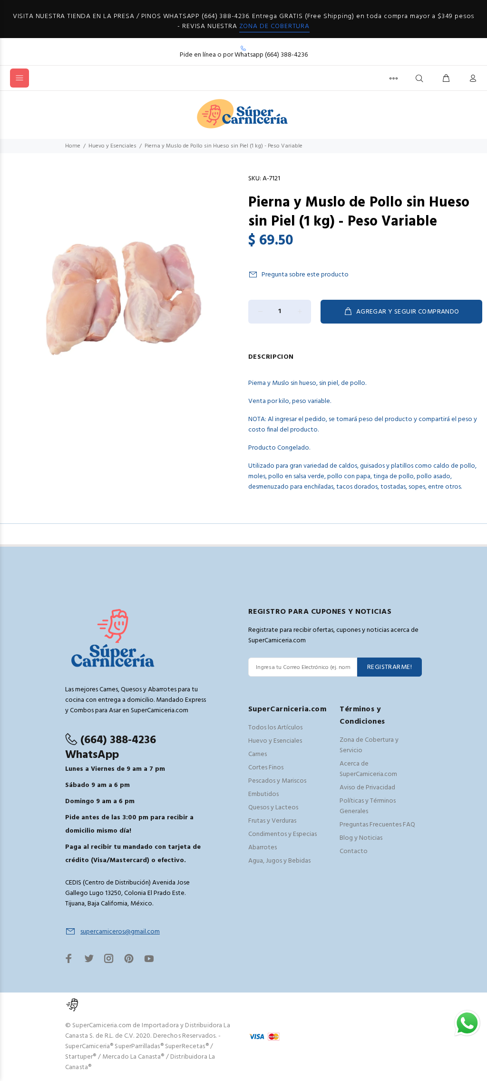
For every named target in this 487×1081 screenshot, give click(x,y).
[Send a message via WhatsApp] (467, 1023)
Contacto (354, 851)
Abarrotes (262, 847)
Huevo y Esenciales (112, 146)
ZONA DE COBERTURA (274, 26)
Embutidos (263, 794)
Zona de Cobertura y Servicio (369, 745)
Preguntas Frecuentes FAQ (377, 824)
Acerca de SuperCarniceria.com (368, 769)
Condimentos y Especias (282, 834)
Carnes (257, 754)
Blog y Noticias (361, 838)
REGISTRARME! (389, 667)
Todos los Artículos (275, 727)
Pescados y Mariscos (277, 781)
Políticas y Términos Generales (368, 806)
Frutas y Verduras (272, 821)
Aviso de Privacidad (367, 787)
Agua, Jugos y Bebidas (279, 860)
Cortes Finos (265, 767)
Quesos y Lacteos (273, 807)
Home (72, 146)
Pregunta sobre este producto (305, 274)
